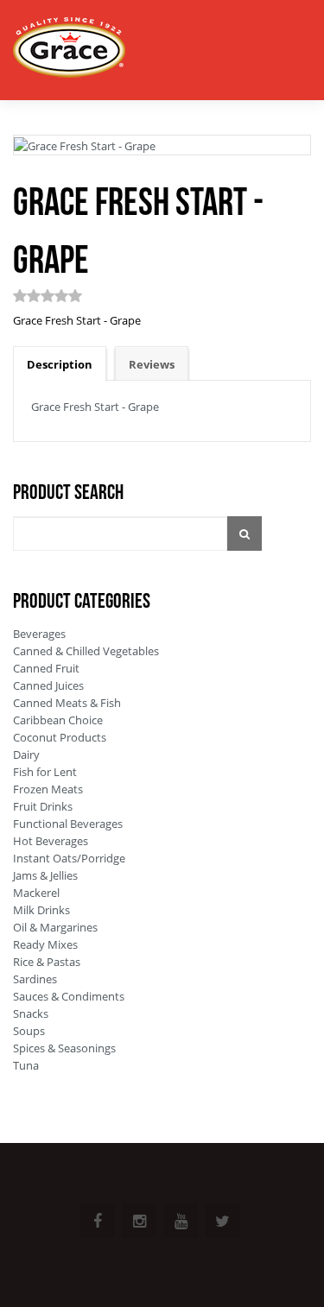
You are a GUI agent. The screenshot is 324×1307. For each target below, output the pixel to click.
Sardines (35, 979)
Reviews (152, 364)
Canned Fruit (46, 668)
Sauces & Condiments (68, 996)
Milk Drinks (41, 910)
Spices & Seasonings (64, 1048)
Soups (29, 1031)
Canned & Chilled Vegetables (86, 651)
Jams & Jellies (45, 875)
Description (59, 364)
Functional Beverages (68, 823)
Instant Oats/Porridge (69, 858)
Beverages (39, 633)
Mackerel (36, 892)
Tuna (26, 1065)
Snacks (30, 1013)
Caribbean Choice (58, 720)
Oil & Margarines (55, 927)
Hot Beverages (50, 841)
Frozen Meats (48, 789)
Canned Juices (48, 685)
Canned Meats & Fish (67, 702)
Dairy (26, 754)
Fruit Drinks (43, 806)
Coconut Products (59, 737)
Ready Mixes (45, 944)
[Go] (244, 533)
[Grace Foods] (69, 49)
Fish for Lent (45, 772)
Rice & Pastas (46, 961)
